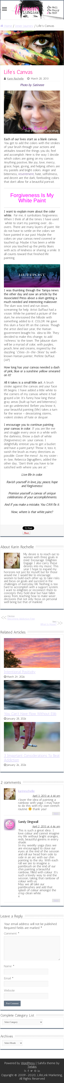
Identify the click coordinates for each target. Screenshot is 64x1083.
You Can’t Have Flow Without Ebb (30, 713)
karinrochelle (26, 791)
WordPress (28, 1063)
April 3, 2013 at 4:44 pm (46, 795)
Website (9, 990)
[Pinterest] (35, 1071)
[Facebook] (28, 1071)
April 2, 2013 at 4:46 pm (46, 826)
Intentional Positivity (20, 672)
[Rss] (25, 1071)
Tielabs (32, 1067)
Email (9, 978)
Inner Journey (24, 26)
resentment (26, 174)
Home (7, 26)
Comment (11, 933)
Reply (56, 813)
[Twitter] (31, 1071)
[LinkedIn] (38, 1071)
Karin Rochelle (15, 78)
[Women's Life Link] (32, 10)
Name (9, 966)
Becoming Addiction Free (21, 617)
